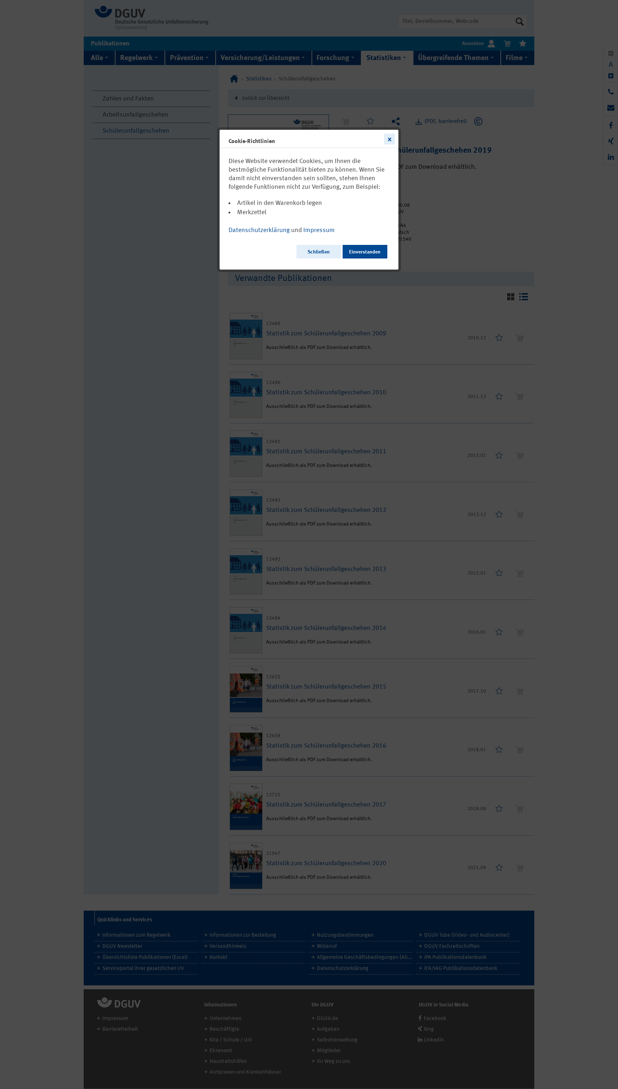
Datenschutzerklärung (259, 230)
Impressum (319, 230)
